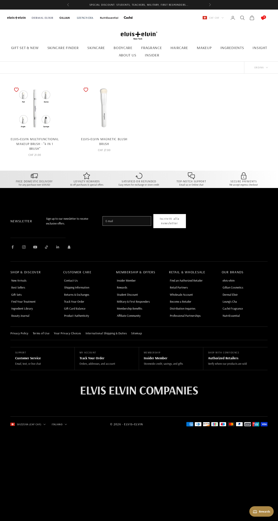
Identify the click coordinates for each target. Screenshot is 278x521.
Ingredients (232, 47)
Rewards (122, 287)
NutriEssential (231, 316)
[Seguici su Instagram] (24, 247)
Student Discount (127, 295)
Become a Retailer (180, 301)
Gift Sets (16, 295)
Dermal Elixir (230, 295)
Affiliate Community (129, 316)
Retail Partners (179, 287)
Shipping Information (76, 287)
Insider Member (126, 280)
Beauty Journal (20, 316)
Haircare (179, 47)
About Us (127, 55)
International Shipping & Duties (106, 333)
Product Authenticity (76, 316)
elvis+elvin (229, 280)
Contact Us (71, 280)
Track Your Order (74, 301)
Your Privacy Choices (67, 333)
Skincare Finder (63, 47)
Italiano (57, 424)
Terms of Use (41, 333)
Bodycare (123, 47)
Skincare (96, 47)
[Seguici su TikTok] (46, 247)
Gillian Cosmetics (233, 287)
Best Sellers (18, 287)
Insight (260, 47)
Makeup (204, 47)
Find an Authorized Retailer (186, 280)
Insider (152, 55)
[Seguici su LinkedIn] (58, 247)
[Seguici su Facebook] (12, 247)
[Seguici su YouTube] (35, 247)
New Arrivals (18, 280)
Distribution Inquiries (182, 308)
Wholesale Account (181, 295)
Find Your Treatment (23, 301)
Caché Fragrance (233, 308)
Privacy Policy (19, 333)
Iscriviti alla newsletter (170, 221)
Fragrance (151, 47)
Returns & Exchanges (76, 295)
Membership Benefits (129, 308)
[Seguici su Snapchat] (69, 247)
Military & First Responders (133, 301)
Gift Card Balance (74, 308)
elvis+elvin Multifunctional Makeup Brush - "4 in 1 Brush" (35, 144)
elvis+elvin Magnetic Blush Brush (104, 141)
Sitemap (136, 333)
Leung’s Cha (230, 301)
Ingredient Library (22, 308)
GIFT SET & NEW (25, 47)
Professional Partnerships (185, 316)
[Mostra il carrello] (258, 18)
